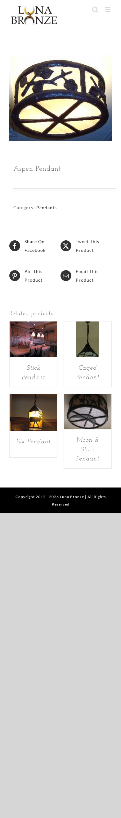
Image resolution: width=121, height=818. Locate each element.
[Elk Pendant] (33, 398)
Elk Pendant (33, 442)
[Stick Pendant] (33, 325)
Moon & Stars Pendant (87, 449)
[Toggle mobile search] (95, 9)
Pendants (46, 207)
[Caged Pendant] (87, 325)
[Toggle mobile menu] (108, 9)
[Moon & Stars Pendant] (87, 398)
